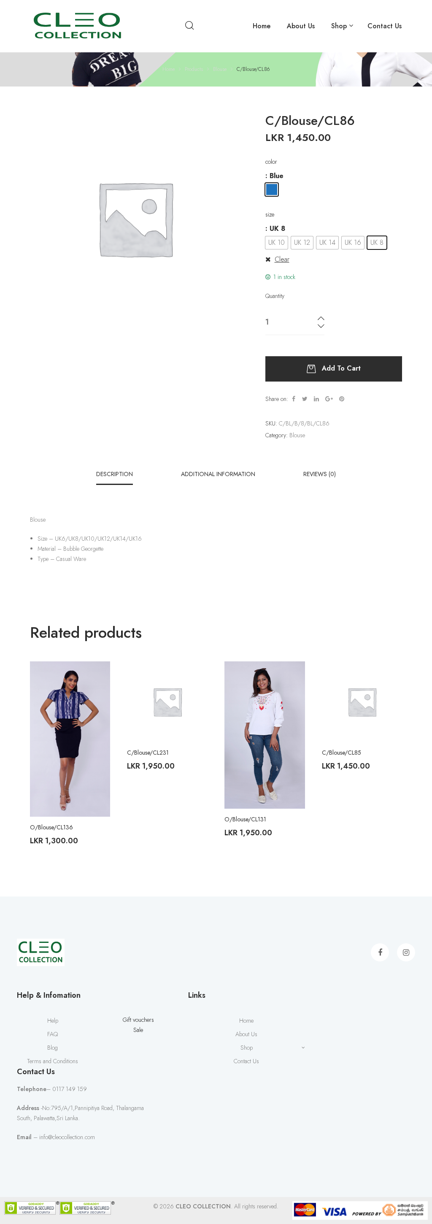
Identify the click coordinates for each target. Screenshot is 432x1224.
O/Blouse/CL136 (51, 827)
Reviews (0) (319, 474)
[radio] (271, 189)
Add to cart (341, 368)
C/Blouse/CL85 (341, 752)
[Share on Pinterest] (341, 399)
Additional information (218, 474)
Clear (282, 259)
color (271, 161)
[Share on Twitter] (305, 399)
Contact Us (384, 26)
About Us (301, 26)
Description (114, 474)
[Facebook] (380, 952)
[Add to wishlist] (97, 674)
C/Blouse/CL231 (148, 752)
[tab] (114, 474)
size (269, 214)
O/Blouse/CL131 (245, 819)
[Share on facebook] (293, 399)
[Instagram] (406, 952)
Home (261, 26)
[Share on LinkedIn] (316, 399)
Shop (339, 26)
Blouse (297, 435)
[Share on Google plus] (329, 399)
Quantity (274, 296)
